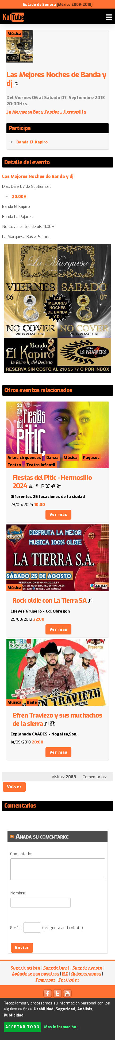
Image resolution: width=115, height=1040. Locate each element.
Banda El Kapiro (32, 142)
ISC (65, 973)
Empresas (45, 980)
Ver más (58, 514)
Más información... (61, 1027)
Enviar (22, 947)
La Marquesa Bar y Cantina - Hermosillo (46, 112)
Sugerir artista (25, 968)
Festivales (69, 980)
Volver (14, 786)
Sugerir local (56, 968)
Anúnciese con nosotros (35, 973)
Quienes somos (86, 973)
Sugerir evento (87, 968)
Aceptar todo (22, 1027)
